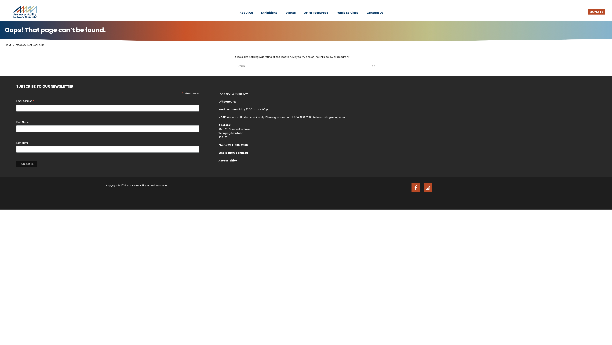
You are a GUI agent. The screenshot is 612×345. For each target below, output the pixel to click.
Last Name (22, 142)
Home (8, 45)
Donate (596, 12)
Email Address (25, 101)
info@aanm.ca (237, 153)
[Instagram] (428, 187)
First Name (22, 122)
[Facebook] (416, 187)
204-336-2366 (238, 145)
